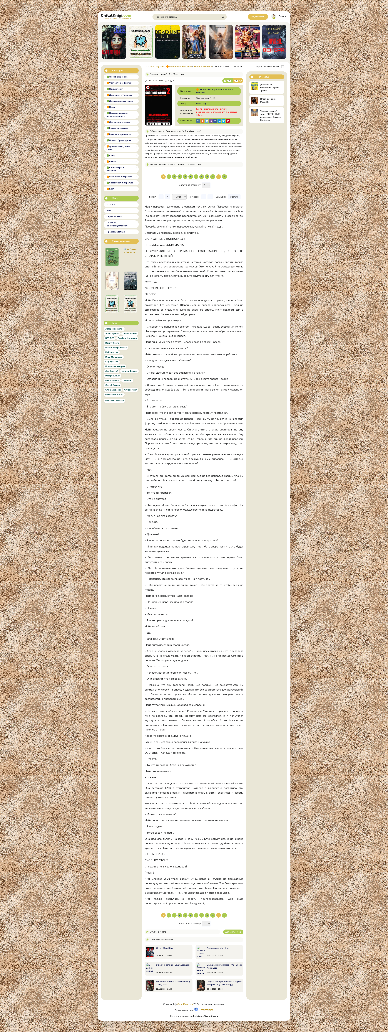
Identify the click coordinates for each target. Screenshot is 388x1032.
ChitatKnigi (116, 16)
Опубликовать (258, 16)
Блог (109, 210)
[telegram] (206, 121)
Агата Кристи (112, 333)
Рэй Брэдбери (112, 380)
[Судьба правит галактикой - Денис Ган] (130, 280)
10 (213, 176)
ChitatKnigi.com (156, 66)
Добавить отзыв (233, 931)
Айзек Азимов (130, 333)
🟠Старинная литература (119, 176)
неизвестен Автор (114, 394)
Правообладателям (116, 231)
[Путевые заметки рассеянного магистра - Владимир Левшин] (112, 257)
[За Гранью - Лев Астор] (130, 257)
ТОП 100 (111, 204)
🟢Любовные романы (117, 76)
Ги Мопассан (111, 352)
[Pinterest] (228, 121)
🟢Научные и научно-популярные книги (117, 115)
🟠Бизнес (111, 161)
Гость (281, 16)
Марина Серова (129, 371)
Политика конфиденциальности (117, 224)
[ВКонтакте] (198, 121)
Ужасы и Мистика (203, 66)
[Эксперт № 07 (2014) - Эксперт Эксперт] (130, 304)
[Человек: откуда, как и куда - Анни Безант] (112, 280)
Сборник (127, 380)
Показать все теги (114, 400)
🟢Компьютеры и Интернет (115, 169)
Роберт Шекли (112, 375)
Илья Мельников (113, 357)
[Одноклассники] (202, 121)
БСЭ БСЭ (109, 338)
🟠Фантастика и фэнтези (119, 82)
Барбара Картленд (127, 338)
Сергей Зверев (112, 385)
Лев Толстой (111, 371)
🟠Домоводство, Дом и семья (118, 148)
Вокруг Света (112, 342)
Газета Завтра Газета (116, 347)
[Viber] (211, 121)
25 (224, 176)
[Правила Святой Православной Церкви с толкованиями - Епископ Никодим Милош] (112, 304)
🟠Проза (111, 107)
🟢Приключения (115, 88)
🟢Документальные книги (120, 101)
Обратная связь (115, 216)
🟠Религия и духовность (119, 134)
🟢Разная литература (118, 128)
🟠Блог (110, 188)
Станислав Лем (113, 389)
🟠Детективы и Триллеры (119, 95)
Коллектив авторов (115, 366)
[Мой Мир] (219, 121)
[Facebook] (215, 121)
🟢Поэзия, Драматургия (119, 140)
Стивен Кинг (130, 389)
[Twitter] (223, 121)
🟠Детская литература (118, 122)
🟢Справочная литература (120, 182)
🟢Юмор (111, 155)
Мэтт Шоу (201, 103)
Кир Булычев (111, 361)
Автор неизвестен (114, 328)
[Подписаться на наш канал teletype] (206, 1010)
